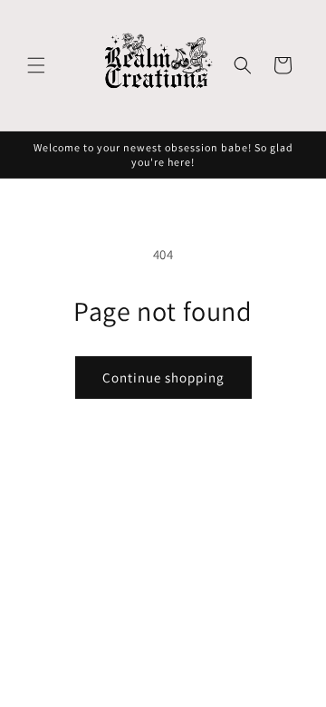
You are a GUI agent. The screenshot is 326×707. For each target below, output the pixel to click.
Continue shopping (163, 377)
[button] (36, 65)
